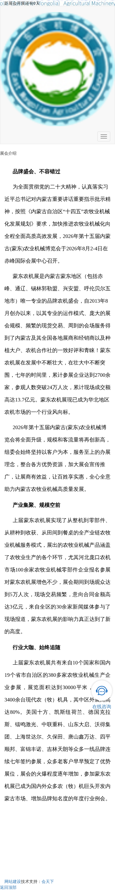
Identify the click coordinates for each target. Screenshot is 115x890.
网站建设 (12, 881)
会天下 (48, 881)
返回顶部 (8, 887)
